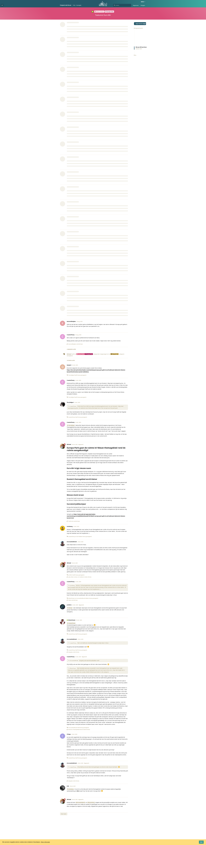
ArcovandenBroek (74, 660)
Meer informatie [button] (45, 842)
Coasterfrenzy (73, 406)
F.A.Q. (74, 5)
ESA (78, 791)
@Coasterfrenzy (91, 802)
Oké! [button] (201, 842)
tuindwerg (72, 585)
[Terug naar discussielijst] (2, 5)
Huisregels (78, 5)
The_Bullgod (72, 425)
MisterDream (73, 668)
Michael (70, 608)
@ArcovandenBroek (80, 802)
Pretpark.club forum (65, 5)
